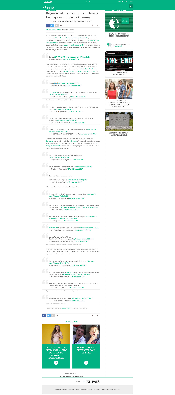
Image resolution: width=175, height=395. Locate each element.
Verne (48, 7)
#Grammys (90, 261)
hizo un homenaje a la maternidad (74, 45)
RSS (115, 389)
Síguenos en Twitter (89, 1)
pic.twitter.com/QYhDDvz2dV (59, 131)
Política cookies (96, 389)
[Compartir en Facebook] (48, 25)
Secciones (131, 6)
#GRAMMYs (58, 57)
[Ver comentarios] (61, 25)
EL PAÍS (93, 381)
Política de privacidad (86, 389)
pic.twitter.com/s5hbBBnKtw (84, 239)
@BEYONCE (53, 92)
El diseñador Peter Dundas (88, 69)
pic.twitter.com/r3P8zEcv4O (58, 94)
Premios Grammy (77, 376)
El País (48, 2)
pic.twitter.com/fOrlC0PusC (64, 109)
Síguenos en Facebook (86, 1)
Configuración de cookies (107, 389)
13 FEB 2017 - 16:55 (68, 29)
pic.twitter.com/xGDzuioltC (81, 274)
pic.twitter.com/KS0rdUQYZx (80, 57)
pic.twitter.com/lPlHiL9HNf (82, 166)
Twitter (68, 376)
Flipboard (69, 308)
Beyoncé (62, 376)
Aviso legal (77, 389)
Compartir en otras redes (57, 25)
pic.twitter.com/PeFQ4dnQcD (89, 228)
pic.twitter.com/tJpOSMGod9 (69, 83)
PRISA (118, 389)
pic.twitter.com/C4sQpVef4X (59, 263)
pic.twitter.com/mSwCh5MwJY (82, 298)
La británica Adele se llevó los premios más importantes (70, 38)
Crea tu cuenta (128, 1)
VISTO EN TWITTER (51, 10)
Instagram (63, 308)
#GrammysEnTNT (91, 216)
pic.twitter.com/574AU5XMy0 (67, 120)
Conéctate (120, 1)
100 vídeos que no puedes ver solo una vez (86, 350)
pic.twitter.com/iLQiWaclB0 (67, 218)
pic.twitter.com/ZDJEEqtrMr (77, 180)
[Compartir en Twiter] (52, 25)
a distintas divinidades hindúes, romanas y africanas (79, 71)
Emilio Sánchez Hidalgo (53, 29)
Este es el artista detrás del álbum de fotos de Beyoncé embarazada (56, 353)
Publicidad (71, 389)
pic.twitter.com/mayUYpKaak (59, 157)
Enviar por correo (97, 25)
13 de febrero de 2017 (71, 59)
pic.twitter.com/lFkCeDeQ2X (59, 196)
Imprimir (92, 25)
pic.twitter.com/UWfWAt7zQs (87, 207)
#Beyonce (66, 57)
